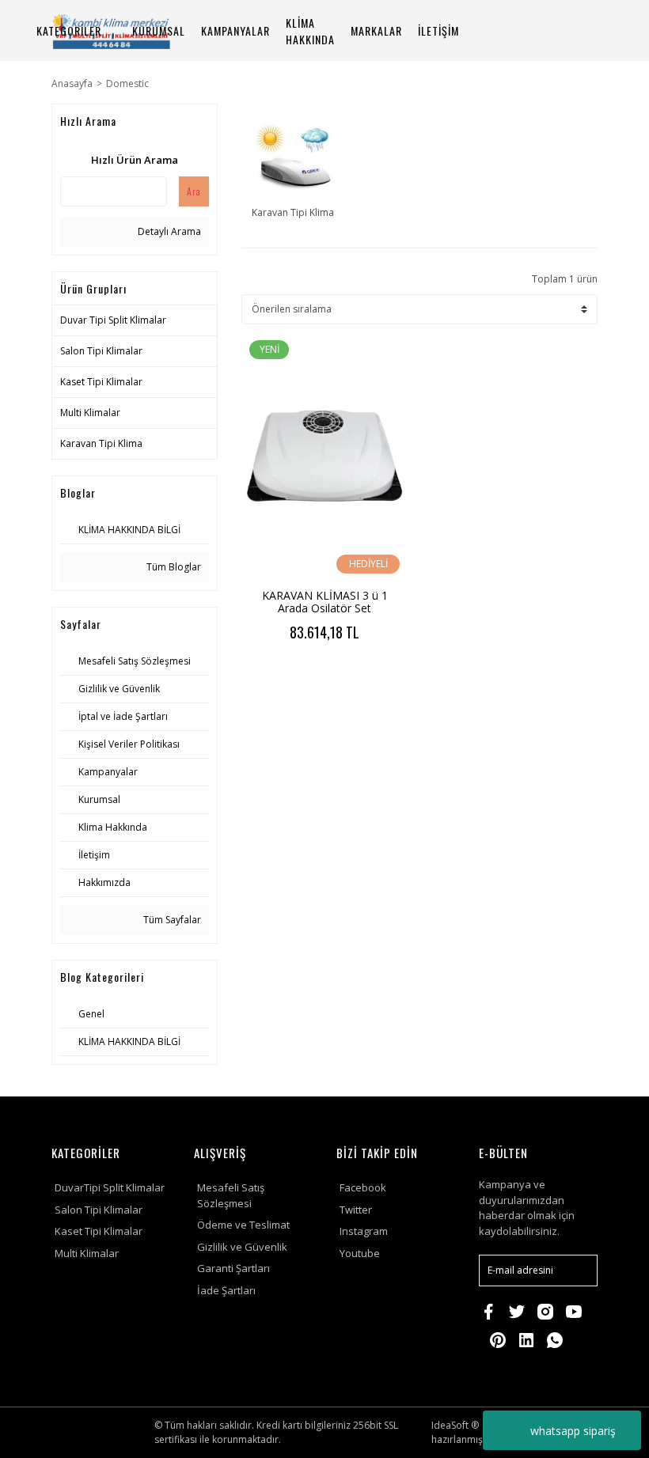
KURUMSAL (158, 30)
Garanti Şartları (233, 1268)
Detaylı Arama (168, 231)
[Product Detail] (283, 674)
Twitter (356, 1209)
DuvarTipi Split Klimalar (110, 1187)
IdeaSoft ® (455, 1425)
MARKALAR (376, 30)
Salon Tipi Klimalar (98, 1209)
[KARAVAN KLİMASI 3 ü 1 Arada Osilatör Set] (324, 456)
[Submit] (578, 1270)
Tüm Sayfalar (171, 919)
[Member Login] (538, 30)
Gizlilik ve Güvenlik (242, 1247)
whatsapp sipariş (573, 1430)
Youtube (360, 1253)
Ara (194, 191)
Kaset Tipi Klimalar (98, 1231)
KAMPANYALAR (235, 30)
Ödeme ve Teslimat (243, 1225)
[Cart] (578, 30)
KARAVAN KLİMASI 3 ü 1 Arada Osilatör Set (325, 601)
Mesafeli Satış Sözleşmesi (230, 1195)
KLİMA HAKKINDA (310, 30)
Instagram (364, 1231)
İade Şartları (226, 1290)
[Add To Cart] (366, 674)
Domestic (127, 83)
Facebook (363, 1187)
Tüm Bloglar (172, 567)
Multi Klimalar (87, 1253)
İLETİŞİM (438, 30)
